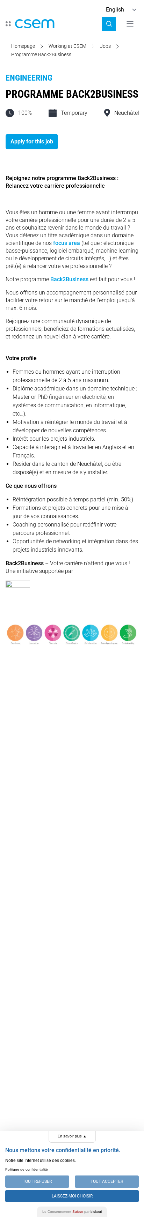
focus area (66, 243)
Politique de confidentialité (26, 1169)
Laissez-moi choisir (72, 1196)
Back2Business (69, 279)
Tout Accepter (107, 1181)
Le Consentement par (72, 1212)
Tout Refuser (37, 1181)
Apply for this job (31, 141)
